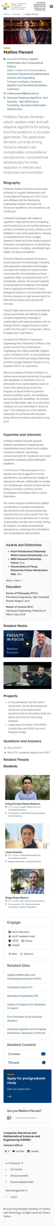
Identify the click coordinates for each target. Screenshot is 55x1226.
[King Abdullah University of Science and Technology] (14, 6)
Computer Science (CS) (19, 987)
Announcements (19, 1175)
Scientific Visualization (27, 907)
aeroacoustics (14, 109)
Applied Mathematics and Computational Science (25, 63)
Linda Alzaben (13, 852)
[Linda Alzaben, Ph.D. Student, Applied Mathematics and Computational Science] (27, 835)
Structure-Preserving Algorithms (24, 97)
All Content (16, 1169)
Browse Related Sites (21, 1182)
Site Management (15, 1190)
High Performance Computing (33, 813)
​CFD (22, 904)
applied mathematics (16, 862)
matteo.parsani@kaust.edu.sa (23, 93)
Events (15, 1062)
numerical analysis (33, 862)
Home (6, 14)
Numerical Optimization (33, 105)
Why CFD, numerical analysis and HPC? (28, 752)
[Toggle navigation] (51, 6)
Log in (13, 1196)
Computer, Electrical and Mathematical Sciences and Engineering (39, 6)
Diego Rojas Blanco (17, 897)
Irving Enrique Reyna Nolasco (22, 803)
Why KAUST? (14, 748)
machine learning (15, 816)
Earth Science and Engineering (32, 901)
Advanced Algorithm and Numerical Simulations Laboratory (27, 85)
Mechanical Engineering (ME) (22, 995)
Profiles (17, 14)
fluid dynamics (14, 813)
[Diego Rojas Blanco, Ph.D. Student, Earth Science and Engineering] (27, 881)
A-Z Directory (13, 1163)
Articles (15, 1054)
